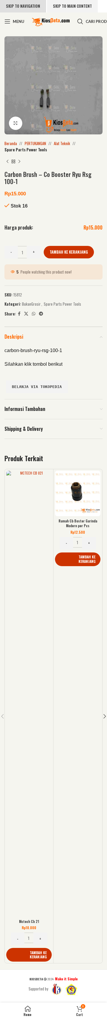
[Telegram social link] (41, 314)
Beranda (10, 143)
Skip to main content (72, 6)
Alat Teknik (62, 143)
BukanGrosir (31, 304)
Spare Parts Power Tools (25, 150)
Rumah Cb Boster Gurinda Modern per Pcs (78, 523)
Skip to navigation (23, 6)
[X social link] (26, 314)
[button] (29, 955)
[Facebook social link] (19, 314)
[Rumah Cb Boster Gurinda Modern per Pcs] (77, 493)
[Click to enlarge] (15, 123)
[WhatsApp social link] (33, 314)
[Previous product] (7, 162)
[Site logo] (50, 21)
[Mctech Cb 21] (29, 694)
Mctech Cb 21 (29, 921)
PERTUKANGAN (35, 143)
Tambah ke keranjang (69, 252)
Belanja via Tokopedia (37, 386)
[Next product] (19, 162)
